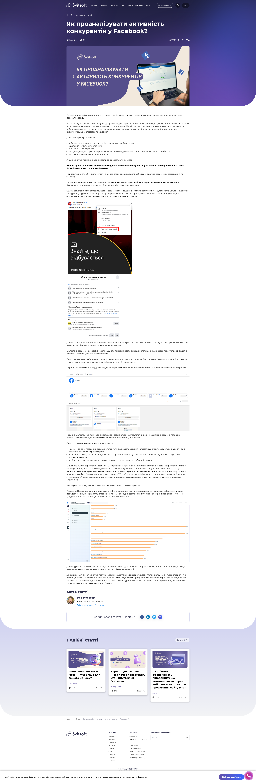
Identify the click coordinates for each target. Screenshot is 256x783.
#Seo (154, 693)
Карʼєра (148, 5)
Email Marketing (136, 749)
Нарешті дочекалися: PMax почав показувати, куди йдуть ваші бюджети (127, 676)
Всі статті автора (85, 605)
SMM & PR (134, 746)
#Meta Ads (72, 684)
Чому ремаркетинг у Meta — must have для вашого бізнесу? (84, 675)
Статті (123, 5)
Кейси (130, 5)
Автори (111, 755)
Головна (111, 737)
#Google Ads (115, 687)
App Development (137, 755)
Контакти (139, 5)
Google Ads (134, 737)
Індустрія (113, 5)
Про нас (94, 5)
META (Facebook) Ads (138, 740)
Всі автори (99, 605)
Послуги (103, 5)
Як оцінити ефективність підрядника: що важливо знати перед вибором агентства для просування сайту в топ (169, 679)
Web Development (137, 752)
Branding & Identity (137, 758)
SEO (131, 743)
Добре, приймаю (231, 777)
